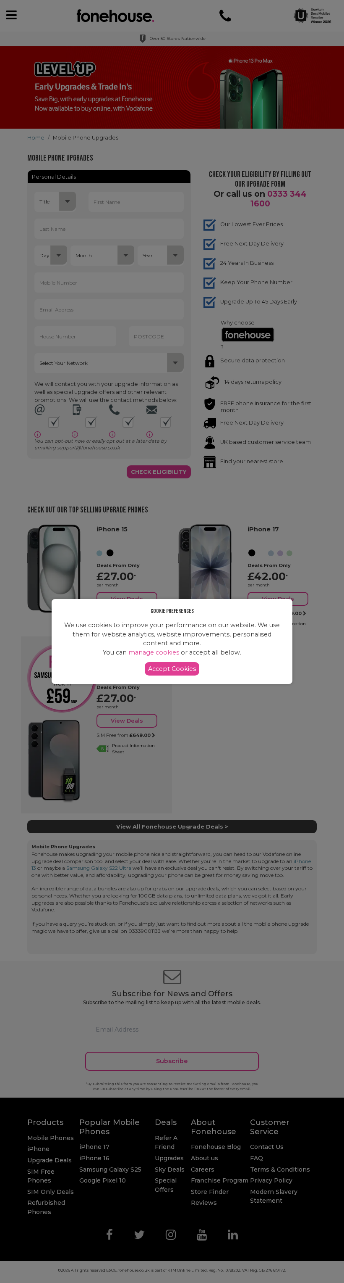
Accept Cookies (172, 669)
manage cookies (153, 652)
